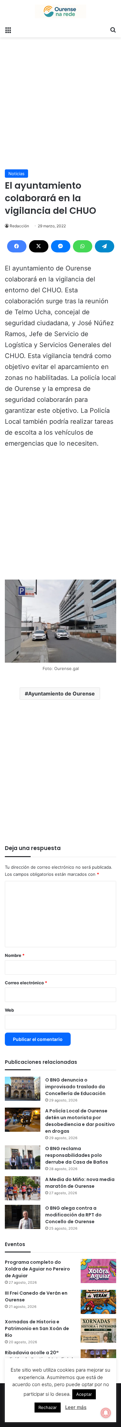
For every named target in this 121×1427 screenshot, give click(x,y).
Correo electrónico (26, 982)
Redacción (19, 225)
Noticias (16, 173)
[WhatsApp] (82, 246)
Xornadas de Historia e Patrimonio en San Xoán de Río (37, 1328)
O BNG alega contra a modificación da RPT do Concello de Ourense (73, 1215)
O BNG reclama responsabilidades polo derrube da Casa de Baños (76, 1155)
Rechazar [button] (47, 1407)
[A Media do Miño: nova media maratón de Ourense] (22, 1188)
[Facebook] (16, 246)
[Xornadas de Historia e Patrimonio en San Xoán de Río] (98, 1330)
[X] (38, 246)
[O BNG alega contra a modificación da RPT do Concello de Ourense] (22, 1217)
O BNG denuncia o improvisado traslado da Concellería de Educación (75, 1087)
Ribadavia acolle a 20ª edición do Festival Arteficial (39, 1356)
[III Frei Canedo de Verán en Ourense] (98, 1302)
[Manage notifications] (106, 1413)
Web (9, 1010)
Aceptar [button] (84, 1394)
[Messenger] (60, 246)
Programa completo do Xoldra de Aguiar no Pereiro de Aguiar (37, 1269)
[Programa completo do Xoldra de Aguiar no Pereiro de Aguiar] (98, 1271)
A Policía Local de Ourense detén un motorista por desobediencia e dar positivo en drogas (80, 1121)
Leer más (75, 1407)
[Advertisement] (60, 101)
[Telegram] (104, 246)
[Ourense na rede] (60, 11)
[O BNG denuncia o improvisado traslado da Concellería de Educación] (22, 1089)
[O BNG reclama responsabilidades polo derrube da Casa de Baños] (22, 1157)
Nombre (15, 955)
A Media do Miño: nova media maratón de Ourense (80, 1182)
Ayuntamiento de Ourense (61, 693)
